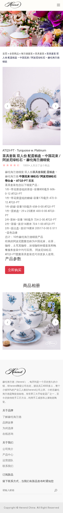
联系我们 (8, 466)
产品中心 (8, 454)
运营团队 (8, 460)
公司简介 (8, 449)
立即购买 (14, 270)
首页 (5, 53)
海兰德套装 (27, 53)
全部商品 (14, 53)
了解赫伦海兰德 (12, 416)
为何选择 (8, 428)
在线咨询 (8, 433)
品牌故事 (8, 422)
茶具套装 (39, 53)
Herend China (27, 507)
